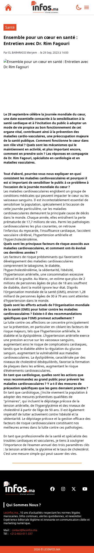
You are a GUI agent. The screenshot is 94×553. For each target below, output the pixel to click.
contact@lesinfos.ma (24, 530)
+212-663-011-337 (21, 534)
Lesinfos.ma (10, 513)
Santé (10, 27)
